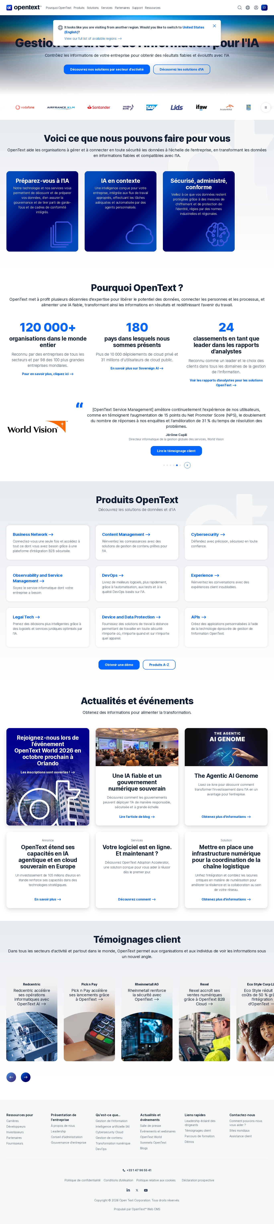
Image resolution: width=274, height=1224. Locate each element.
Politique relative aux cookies (156, 1180)
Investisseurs (15, 1132)
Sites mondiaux (239, 1130)
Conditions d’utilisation (118, 1180)
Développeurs (15, 1126)
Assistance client (240, 1136)
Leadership (58, 1131)
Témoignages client (198, 1130)
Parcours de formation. (200, 1136)
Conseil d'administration (66, 1137)
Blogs (144, 1148)
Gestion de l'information (111, 1121)
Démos (189, 1141)
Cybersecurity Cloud (109, 1132)
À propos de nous (63, 1125)
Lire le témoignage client (176, 451)
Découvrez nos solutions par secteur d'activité (107, 69)
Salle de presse (150, 1125)
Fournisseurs (14, 1143)
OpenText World (151, 1137)
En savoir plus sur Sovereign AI (135, 368)
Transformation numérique (113, 1143)
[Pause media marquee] (266, 107)
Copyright (101, 1200)
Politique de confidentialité (82, 1180)
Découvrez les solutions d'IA (182, 69)
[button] (58, 7)
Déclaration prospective (198, 1180)
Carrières (12, 1121)
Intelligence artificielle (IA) (113, 1126)
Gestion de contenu (109, 1137)
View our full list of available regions (90, 38)
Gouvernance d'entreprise (68, 1142)
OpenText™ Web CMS (146, 1209)
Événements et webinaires (158, 1131)
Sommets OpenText (153, 1142)
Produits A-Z (159, 665)
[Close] (214, 25)
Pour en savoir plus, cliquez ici (45, 374)
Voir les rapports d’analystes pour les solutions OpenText (226, 382)
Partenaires (14, 1137)
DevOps (101, 1149)
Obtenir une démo (119, 665)
